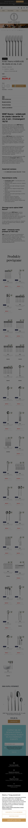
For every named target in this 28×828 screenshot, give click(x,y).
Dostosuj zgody (14, 816)
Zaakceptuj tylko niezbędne (14, 812)
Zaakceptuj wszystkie (14, 820)
